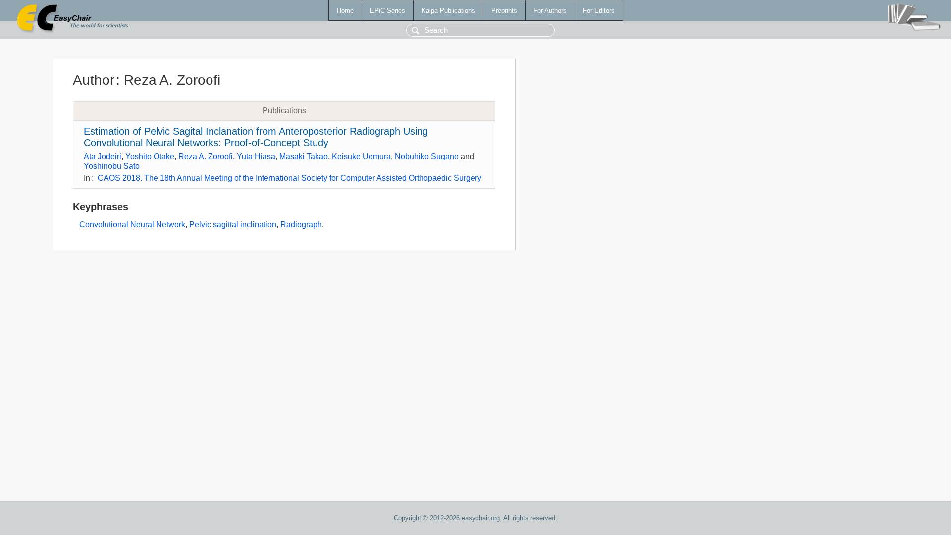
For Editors (599, 10)
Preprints (504, 10)
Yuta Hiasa (256, 156)
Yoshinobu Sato (112, 166)
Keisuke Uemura (361, 156)
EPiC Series (387, 10)
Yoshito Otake (149, 156)
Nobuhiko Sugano (427, 156)
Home (345, 10)
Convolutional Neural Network (132, 224)
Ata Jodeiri (102, 156)
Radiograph (301, 224)
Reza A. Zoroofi (205, 156)
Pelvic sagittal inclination (232, 224)
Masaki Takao (303, 156)
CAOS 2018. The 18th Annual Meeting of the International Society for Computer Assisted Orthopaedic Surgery (289, 178)
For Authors (550, 10)
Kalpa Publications (448, 10)
